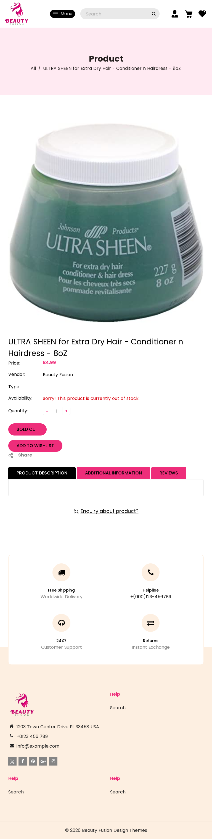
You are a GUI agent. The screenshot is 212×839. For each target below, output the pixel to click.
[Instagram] (53, 761)
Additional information (113, 473)
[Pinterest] (33, 761)
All (33, 68)
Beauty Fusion (58, 374)
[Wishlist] (202, 13)
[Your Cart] (188, 13)
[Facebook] (22, 761)
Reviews (169, 473)
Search (118, 708)
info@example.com (38, 746)
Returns (150, 640)
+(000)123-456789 (150, 596)
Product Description (42, 473)
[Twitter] (12, 761)
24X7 (61, 640)
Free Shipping (61, 590)
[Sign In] (175, 13)
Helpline (151, 590)
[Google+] (43, 761)
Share (25, 455)
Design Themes (130, 830)
